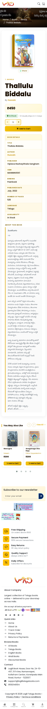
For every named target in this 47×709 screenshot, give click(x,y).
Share (24, 71)
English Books (14, 652)
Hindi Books (13, 656)
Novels (24, 19)
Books (15, 19)
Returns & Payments (18, 637)
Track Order (14, 630)
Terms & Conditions (31, 696)
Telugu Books (14, 649)
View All (40, 425)
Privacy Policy (15, 633)
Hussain (12, 100)
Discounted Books (17, 659)
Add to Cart (24, 128)
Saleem (6, 453)
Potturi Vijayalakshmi (33, 453)
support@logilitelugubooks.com (23, 681)
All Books (12, 645)
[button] (14, 705)
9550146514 (14, 684)
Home (6, 19)
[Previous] (29, 425)
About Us (12, 626)
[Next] (34, 425)
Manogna (8, 449)
